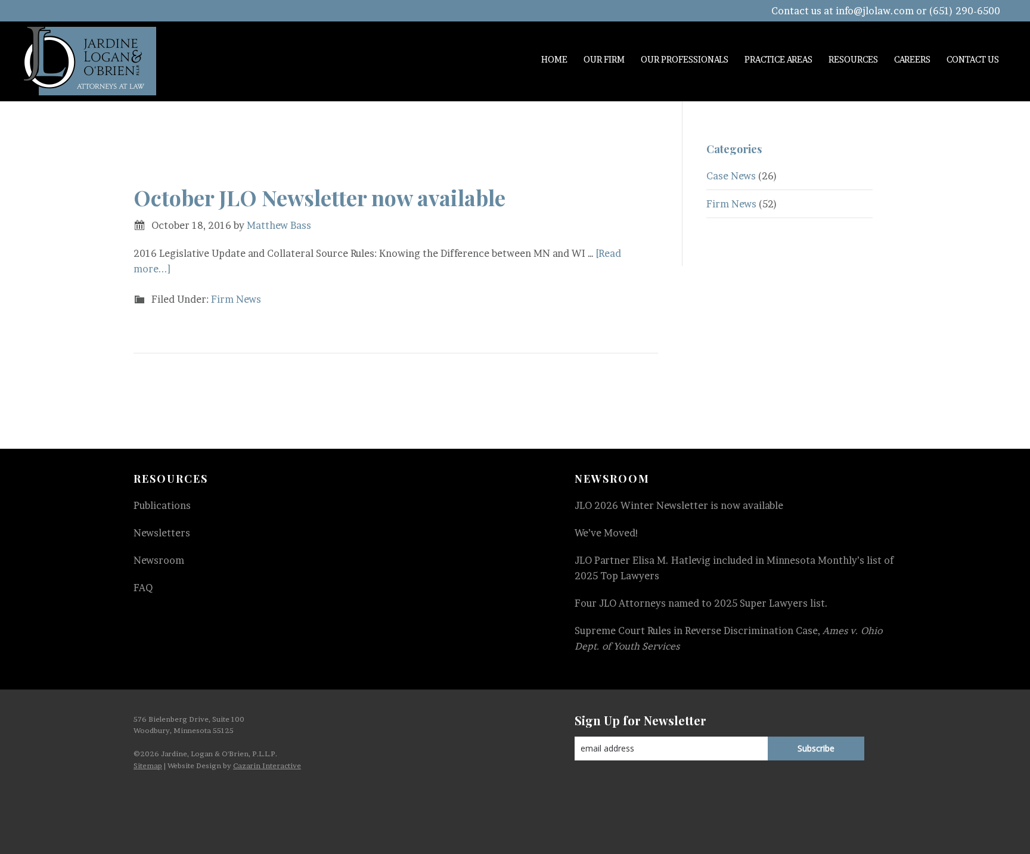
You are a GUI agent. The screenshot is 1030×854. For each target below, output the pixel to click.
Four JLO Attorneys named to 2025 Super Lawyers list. (701, 603)
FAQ (143, 588)
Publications (162, 505)
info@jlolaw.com (875, 11)
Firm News (236, 299)
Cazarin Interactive (267, 765)
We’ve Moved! (607, 533)
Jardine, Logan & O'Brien (90, 61)
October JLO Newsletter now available (319, 197)
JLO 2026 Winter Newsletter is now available (679, 505)
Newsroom (159, 560)
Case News (731, 176)
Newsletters (162, 533)
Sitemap (148, 765)
